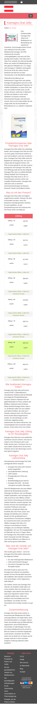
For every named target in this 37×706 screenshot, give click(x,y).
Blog (21, 669)
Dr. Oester (12, 28)
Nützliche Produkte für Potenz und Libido (8, 660)
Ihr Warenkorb (24, 665)
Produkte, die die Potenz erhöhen (10, 701)
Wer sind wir (24, 662)
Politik (22, 659)
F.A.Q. (22, 656)
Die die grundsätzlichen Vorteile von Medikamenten (9, 671)
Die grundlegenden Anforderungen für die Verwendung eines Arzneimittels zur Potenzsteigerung (10, 687)
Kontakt (22, 672)
